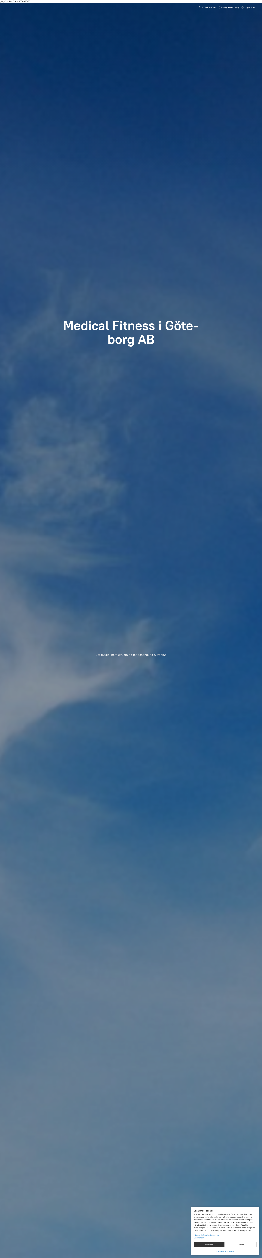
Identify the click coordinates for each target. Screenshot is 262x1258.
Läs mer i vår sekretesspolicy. (206, 1235)
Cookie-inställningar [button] (225, 1251)
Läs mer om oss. (201, 1238)
